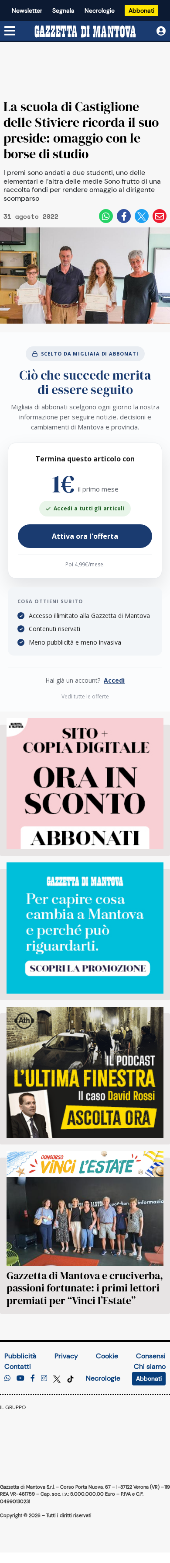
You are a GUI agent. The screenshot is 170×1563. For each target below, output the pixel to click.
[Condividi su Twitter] (142, 216)
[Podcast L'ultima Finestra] (85, 1072)
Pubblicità (20, 1356)
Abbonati (141, 10)
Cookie (107, 1356)
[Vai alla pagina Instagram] (44, 1378)
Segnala (63, 10)
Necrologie (100, 10)
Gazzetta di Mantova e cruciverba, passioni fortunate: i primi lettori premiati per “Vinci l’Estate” (85, 1288)
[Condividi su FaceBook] (124, 216)
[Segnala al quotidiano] (7, 1378)
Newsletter (27, 10)
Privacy (66, 1356)
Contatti (17, 1366)
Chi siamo (150, 1366)
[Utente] (161, 31)
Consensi (151, 1356)
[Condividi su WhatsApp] (106, 216)
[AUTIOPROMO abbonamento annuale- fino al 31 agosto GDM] (85, 783)
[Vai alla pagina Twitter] (57, 1378)
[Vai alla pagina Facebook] (33, 1378)
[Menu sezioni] (10, 31)
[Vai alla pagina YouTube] (20, 1378)
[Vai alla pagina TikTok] (70, 1378)
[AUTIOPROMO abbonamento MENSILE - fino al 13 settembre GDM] (85, 928)
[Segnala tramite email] (160, 216)
